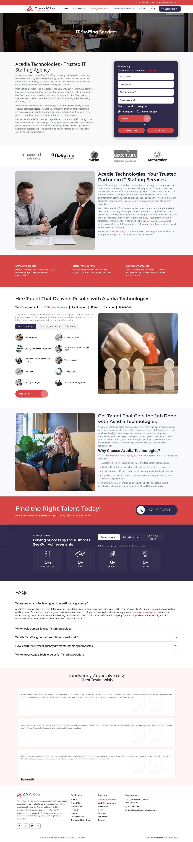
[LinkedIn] (32, 826)
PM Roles (71, 326)
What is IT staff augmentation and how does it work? (46, 637)
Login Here (170, 9)
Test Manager (70, 360)
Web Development (26, 307)
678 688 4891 (144, 2)
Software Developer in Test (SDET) (37, 360)
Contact (142, 8)
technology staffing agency (145, 612)
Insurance (125, 307)
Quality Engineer (72, 337)
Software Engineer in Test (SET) (76, 348)
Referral (75, 810)
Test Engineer (31, 337)
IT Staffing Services (55, 307)
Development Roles (50, 326)
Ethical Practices (131, 537)
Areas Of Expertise (123, 8)
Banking (109, 307)
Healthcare (79, 307)
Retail (94, 307)
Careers (102, 820)
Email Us (161, 130)
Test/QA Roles (26, 326)
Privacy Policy (77, 816)
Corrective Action (153, 537)
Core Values (76, 806)
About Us (77, 8)
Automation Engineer (74, 382)
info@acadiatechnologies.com (165, 2)
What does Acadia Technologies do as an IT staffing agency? (51, 603)
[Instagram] (38, 826)
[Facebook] (19, 826)
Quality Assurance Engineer (38, 349)
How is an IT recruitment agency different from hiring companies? (54, 645)
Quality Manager (32, 382)
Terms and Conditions (81, 820)
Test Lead (29, 371)
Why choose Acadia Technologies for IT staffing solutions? (50, 654)
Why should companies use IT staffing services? (44, 628)
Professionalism (109, 537)
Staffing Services (98, 8)
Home (66, 8)
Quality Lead (70, 371)
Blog (153, 8)
